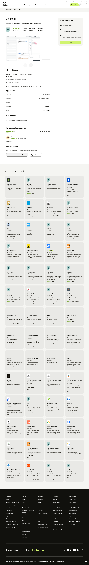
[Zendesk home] (5, 4)
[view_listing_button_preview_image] (23, 48)
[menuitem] (84, 1)
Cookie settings (29, 561)
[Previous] (25, 65)
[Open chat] (85, 561)
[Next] (31, 65)
